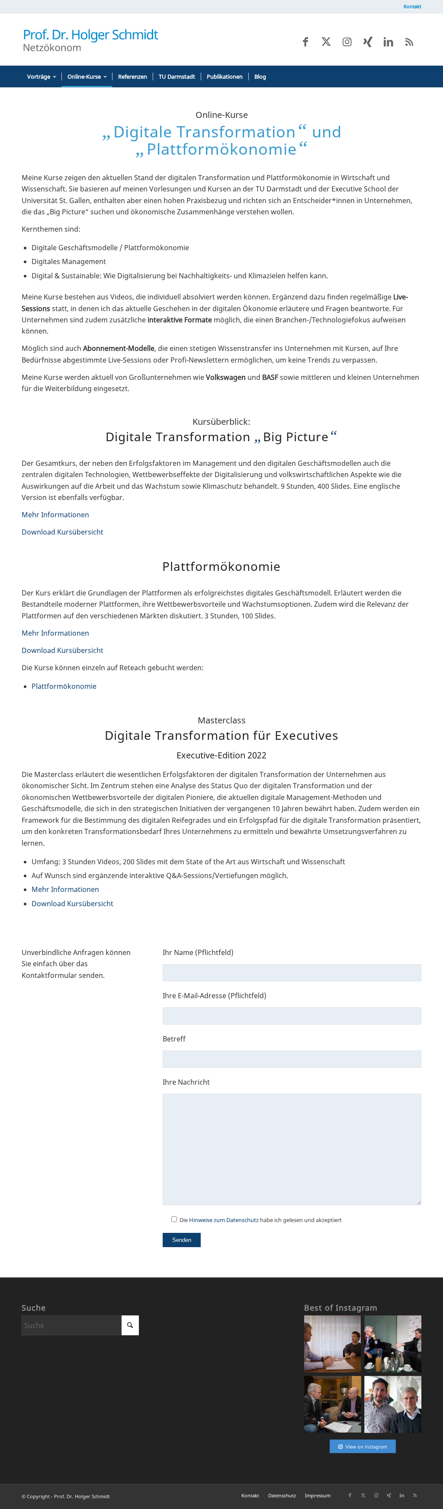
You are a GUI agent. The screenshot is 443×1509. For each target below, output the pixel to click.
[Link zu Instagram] (347, 41)
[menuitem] (410, 6)
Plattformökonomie (64, 686)
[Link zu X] (326, 41)
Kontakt (412, 6)
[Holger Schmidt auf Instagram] (362, 1453)
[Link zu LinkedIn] (388, 41)
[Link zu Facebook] (305, 41)
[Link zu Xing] (367, 41)
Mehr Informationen (55, 514)
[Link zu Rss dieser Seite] (409, 41)
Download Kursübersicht (62, 532)
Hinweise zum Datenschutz (224, 1220)
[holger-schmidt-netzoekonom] (91, 39)
